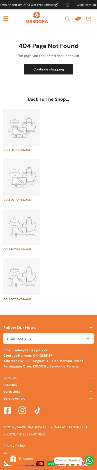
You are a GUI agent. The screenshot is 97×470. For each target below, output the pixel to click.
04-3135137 (42, 355)
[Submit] (87, 338)
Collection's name (17, 150)
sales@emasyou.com (31, 350)
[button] (89, 19)
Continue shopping (48, 69)
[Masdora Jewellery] (37, 18)
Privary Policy (14, 446)
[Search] (67, 19)
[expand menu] (6, 19)
